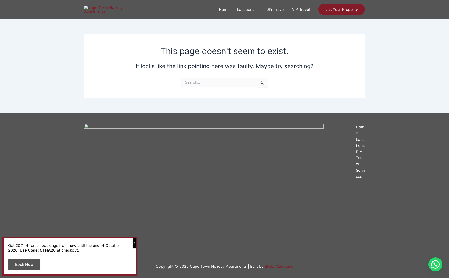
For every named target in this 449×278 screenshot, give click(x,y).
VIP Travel (301, 9)
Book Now (24, 264)
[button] (256, 9)
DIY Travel (275, 9)
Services (360, 173)
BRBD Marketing (279, 266)
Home (224, 9)
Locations (245, 9)
